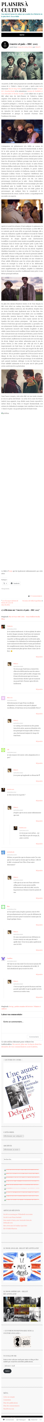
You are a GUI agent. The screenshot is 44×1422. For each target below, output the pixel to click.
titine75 (37, 47)
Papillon (9, 958)
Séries (30, 47)
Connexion (7, 1400)
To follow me (9, 1356)
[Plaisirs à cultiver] (22, 32)
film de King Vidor (14, 89)
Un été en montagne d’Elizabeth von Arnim (18, 1214)
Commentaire (34, 1037)
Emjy (11, 571)
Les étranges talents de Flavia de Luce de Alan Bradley (9, 603)
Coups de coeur (22, 47)
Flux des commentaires (11, 1406)
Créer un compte (9, 1397)
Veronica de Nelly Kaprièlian (32, 601)
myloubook (10, 852)
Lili (8, 749)
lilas (8, 906)
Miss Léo (9, 697)
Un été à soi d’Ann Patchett (12, 1217)
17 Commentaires (36, 596)
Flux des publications (10, 1403)
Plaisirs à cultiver (14, 7)
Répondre (39, 657)
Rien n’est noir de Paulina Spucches (15, 1226)
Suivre (7, 1371)
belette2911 (10, 789)
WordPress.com (8, 1409)
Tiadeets (10, 626)
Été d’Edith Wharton (10, 1229)
